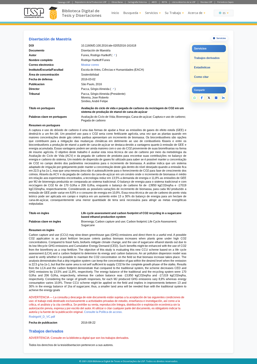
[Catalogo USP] (114, 55)
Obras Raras (117, 2)
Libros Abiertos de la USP (183, 2)
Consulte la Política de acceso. (103, 311)
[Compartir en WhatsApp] (194, 97)
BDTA (164, 2)
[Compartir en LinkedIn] (223, 97)
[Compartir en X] (209, 97)
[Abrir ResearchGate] (216, 97)
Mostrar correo (90, 64)
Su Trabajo (173, 13)
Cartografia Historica (137, 2)
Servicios (151, 13)
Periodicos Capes (225, 2)
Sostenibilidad (90, 74)
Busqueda (130, 13)
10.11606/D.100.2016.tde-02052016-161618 (108, 45)
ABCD (154, 2)
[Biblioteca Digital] (53, 13)
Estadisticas (202, 67)
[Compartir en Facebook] (201, 97)
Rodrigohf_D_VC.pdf (42, 316)
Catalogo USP (64, 2)
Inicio (115, 13)
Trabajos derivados (207, 57)
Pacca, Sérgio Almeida (95, 88)
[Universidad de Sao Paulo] (34, 13)
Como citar (201, 76)
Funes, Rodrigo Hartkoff (96, 55)
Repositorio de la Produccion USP (90, 2)
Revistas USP (206, 2)
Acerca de (195, 13)
